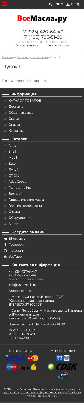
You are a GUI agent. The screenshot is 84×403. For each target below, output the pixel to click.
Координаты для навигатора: (32, 301)
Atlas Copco (17, 182)
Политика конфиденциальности (42, 392)
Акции (13, 224)
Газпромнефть (20, 188)
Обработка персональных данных (54, 394)
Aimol (13, 145)
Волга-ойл (16, 194)
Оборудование (20, 218)
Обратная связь (21, 113)
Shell (12, 151)
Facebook (16, 245)
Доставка (16, 107)
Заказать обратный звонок (27, 278)
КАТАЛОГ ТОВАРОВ (25, 101)
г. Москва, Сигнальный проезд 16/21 (36, 297)
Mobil (13, 157)
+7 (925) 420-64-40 (42, 31)
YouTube (15, 257)
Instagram (16, 251)
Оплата (14, 125)
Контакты (16, 131)
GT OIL (14, 176)
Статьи (14, 119)
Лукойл (14, 170)
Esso (12, 163)
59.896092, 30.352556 (43, 318)
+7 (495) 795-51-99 (42, 37)
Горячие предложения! (26, 206)
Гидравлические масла (26, 200)
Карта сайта (11, 392)
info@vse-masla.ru (22, 285)
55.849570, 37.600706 (25, 304)
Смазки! (14, 212)
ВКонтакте (17, 239)
